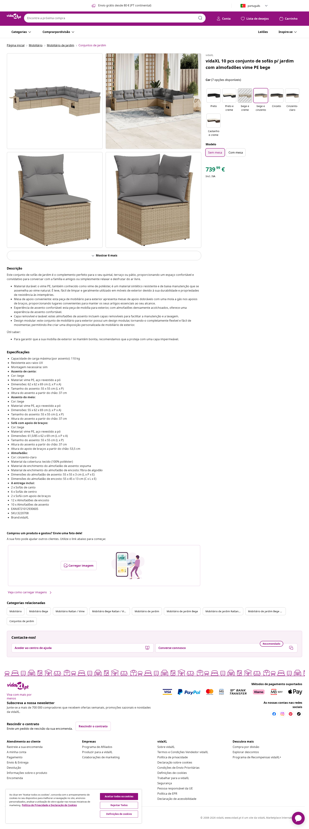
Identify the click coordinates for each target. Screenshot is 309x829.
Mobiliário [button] (15, 611)
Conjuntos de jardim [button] (21, 621)
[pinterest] (290, 714)
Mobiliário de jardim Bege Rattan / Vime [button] (267, 611)
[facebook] (274, 714)
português (254, 6)
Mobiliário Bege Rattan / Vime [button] (110, 611)
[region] (74, 806)
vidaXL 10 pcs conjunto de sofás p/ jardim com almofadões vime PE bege (250, 64)
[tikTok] (299, 714)
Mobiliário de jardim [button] (147, 611)
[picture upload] (128, 565)
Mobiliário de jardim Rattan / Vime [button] (224, 611)
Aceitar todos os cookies (119, 796)
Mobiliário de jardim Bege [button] (182, 611)
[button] (121, 5)
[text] (215, 170)
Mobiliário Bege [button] (38, 611)
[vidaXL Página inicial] (14, 16)
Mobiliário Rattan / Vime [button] (70, 611)
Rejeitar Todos (119, 805)
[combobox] (115, 18)
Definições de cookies (172, 773)
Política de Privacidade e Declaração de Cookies (49, 805)
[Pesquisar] (200, 18)
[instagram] (282, 714)
